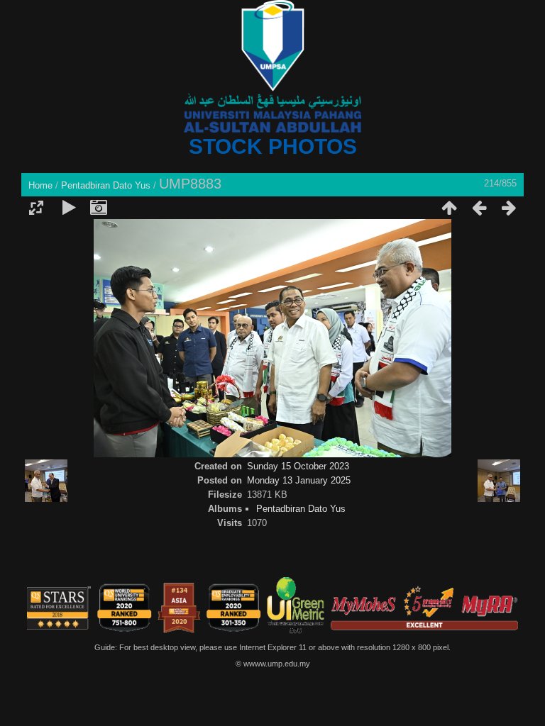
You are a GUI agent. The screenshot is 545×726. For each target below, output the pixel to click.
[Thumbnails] (449, 208)
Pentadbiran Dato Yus (105, 185)
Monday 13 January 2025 (299, 480)
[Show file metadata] (99, 208)
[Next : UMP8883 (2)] (509, 208)
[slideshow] (69, 208)
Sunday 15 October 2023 (298, 466)
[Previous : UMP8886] (479, 208)
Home (40, 185)
